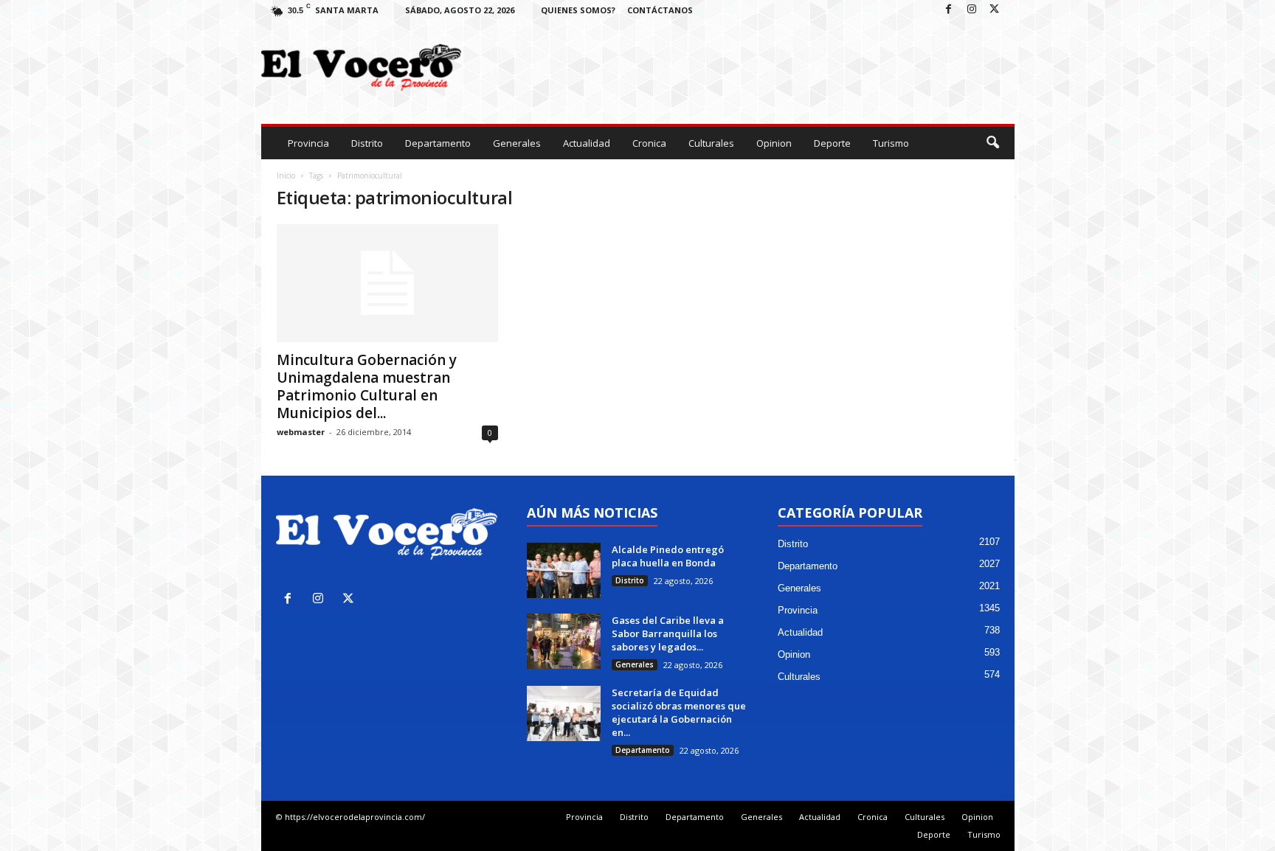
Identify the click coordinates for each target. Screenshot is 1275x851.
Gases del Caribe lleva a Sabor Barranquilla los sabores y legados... (668, 633)
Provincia (308, 143)
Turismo (891, 143)
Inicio (286, 175)
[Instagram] (972, 10)
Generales (517, 143)
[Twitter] (994, 10)
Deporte (832, 143)
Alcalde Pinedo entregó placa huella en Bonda (669, 556)
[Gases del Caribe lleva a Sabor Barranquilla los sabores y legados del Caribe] (564, 641)
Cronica (649, 143)
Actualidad (586, 143)
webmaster (301, 431)
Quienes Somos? (578, 9)
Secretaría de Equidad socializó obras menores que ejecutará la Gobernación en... (679, 712)
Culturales (711, 143)
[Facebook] (949, 10)
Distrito (367, 143)
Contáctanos (660, 9)
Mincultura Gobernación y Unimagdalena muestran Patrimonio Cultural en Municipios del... (367, 386)
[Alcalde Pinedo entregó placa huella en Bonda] (564, 570)
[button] (992, 143)
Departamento (438, 143)
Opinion (774, 143)
